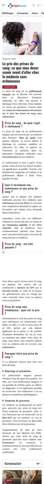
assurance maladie (17, 225)
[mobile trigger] (4, 5)
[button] (38, 463)
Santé (9, 480)
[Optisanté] (16, 5)
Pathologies (9, 87)
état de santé (27, 138)
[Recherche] (33, 5)
